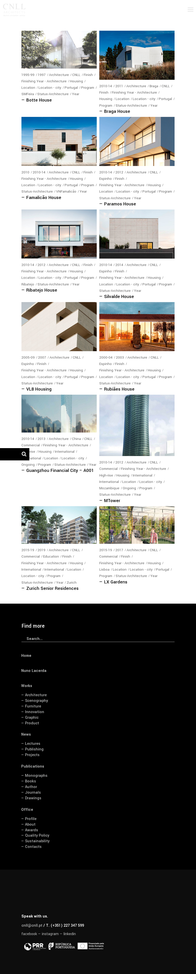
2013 (41, 438)
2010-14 (105, 86)
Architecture (59, 74)
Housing (76, 81)
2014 (119, 264)
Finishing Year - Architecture (44, 81)
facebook (29, 934)
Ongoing (28, 464)
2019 (41, 550)
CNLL (76, 74)
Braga (154, 86)
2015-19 (27, 550)
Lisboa (104, 569)
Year (75, 94)
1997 (42, 74)
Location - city (50, 87)
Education (51, 556)
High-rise (106, 475)
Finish (88, 74)
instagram (50, 934)
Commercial (30, 445)
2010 (25, 172)
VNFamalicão (66, 191)
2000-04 (106, 357)
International (65, 451)
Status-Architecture (53, 94)
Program (87, 87)
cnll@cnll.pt (31, 925)
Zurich (72, 582)
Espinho (105, 178)
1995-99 (27, 74)
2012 (119, 172)
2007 (42, 357)
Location (28, 87)
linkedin (70, 934)
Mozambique (109, 488)
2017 (119, 550)
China (76, 438)
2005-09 (28, 357)
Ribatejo (27, 284)
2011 (119, 86)
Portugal (71, 87)
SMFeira (27, 94)
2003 (120, 357)
